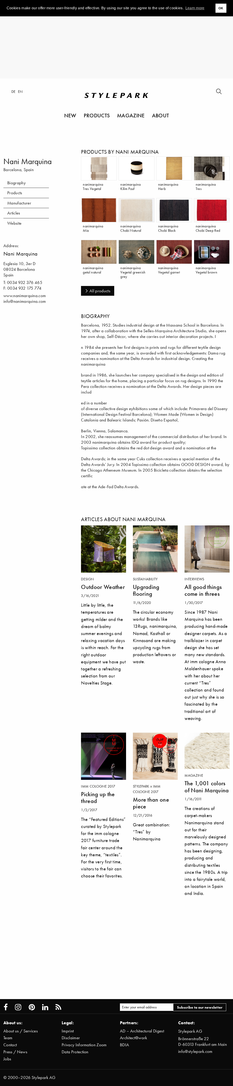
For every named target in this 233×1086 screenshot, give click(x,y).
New (70, 115)
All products (99, 290)
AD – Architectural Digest (142, 1031)
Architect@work (133, 1037)
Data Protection (75, 1051)
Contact (10, 1044)
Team (7, 1037)
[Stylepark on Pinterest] (31, 1007)
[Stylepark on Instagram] (18, 1007)
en (20, 91)
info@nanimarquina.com (24, 301)
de (13, 91)
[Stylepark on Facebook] (5, 1007)
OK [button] (220, 8)
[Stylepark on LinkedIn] (45, 1007)
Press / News (15, 1051)
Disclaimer (71, 1037)
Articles (13, 213)
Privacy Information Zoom (84, 1044)
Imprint (68, 1031)
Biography (16, 182)
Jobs (7, 1058)
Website (14, 223)
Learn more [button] (195, 8)
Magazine (131, 115)
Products (97, 115)
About (160, 115)
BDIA (124, 1044)
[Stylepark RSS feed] (58, 1007)
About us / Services (20, 1031)
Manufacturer (19, 203)
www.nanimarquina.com (24, 295)
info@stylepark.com (195, 1051)
